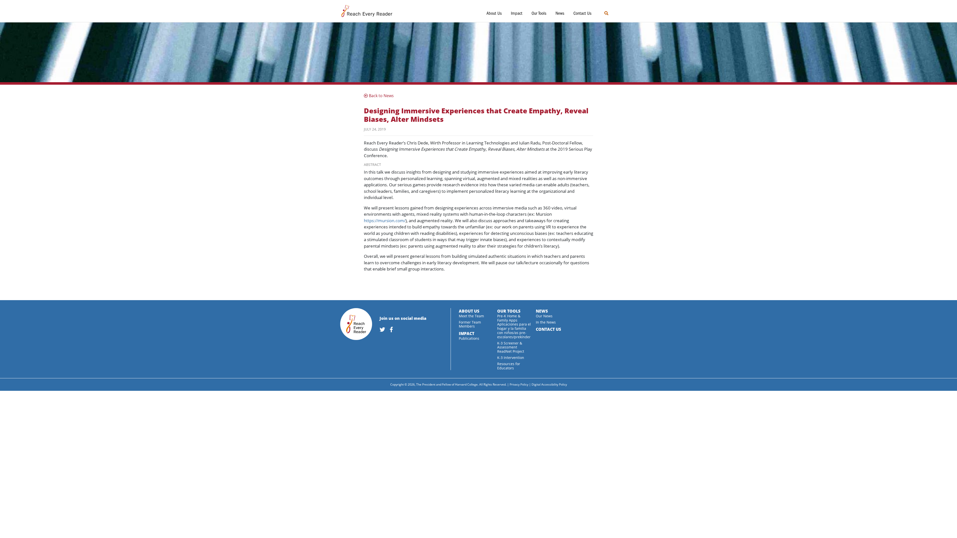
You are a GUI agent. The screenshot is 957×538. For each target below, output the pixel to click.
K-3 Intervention (510, 357)
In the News (546, 322)
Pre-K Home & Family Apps (508, 318)
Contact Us (582, 13)
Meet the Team (471, 316)
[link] (384, 330)
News (560, 13)
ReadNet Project (510, 351)
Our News (544, 316)
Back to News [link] (381, 95)
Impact (516, 13)
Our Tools (539, 13)
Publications (469, 338)
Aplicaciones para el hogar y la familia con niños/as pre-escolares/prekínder (514, 330)
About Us (494, 13)
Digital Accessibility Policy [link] (549, 384)
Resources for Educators (508, 365)
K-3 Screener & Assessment (509, 345)
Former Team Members (470, 324)
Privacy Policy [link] (519, 384)
